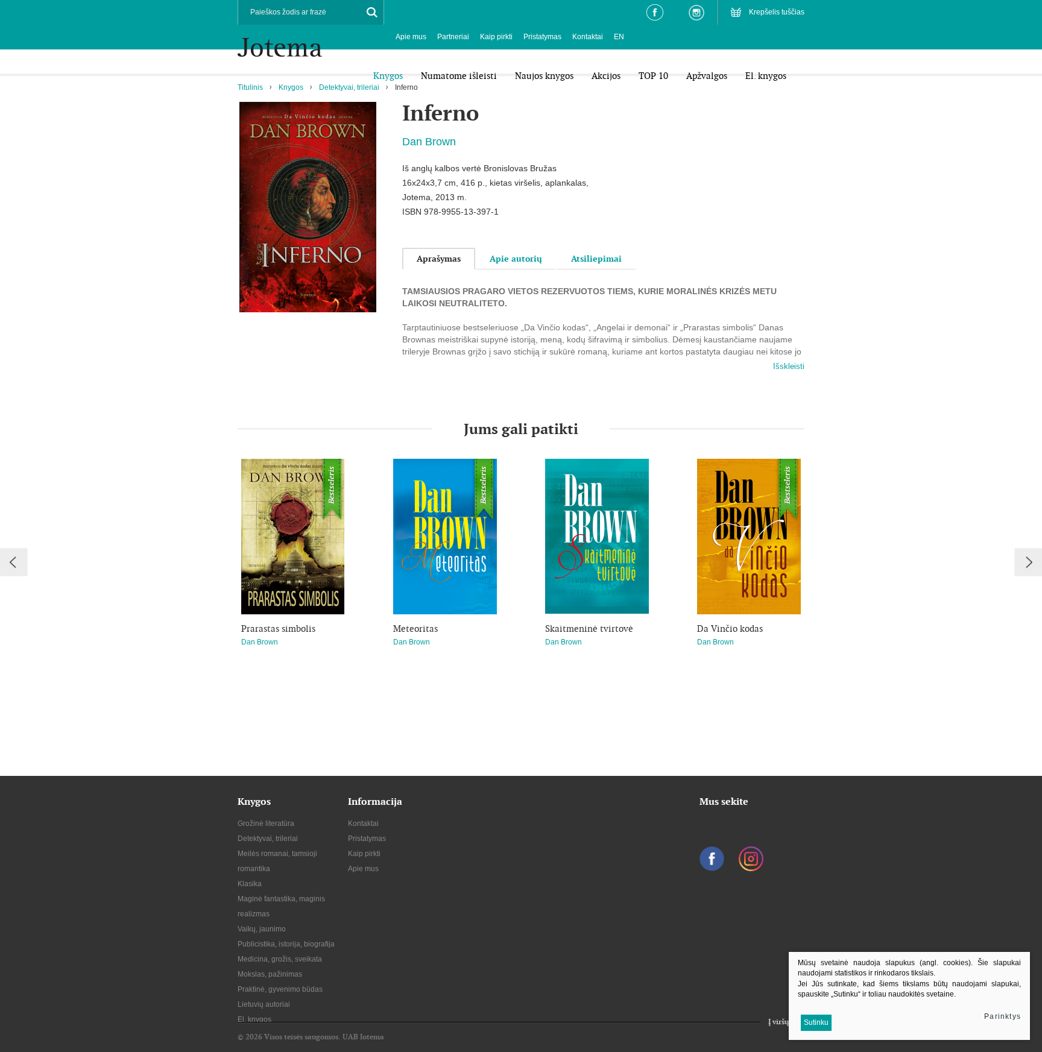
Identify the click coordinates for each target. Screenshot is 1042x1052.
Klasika (250, 884)
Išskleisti (788, 366)
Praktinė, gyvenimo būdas (280, 989)
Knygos (291, 87)
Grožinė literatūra (266, 823)
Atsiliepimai (596, 258)
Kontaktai (587, 37)
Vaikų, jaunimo (262, 929)
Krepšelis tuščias (776, 12)
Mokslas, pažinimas (270, 974)
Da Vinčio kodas (730, 628)
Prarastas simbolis (278, 628)
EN (619, 37)
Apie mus (411, 37)
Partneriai (453, 37)
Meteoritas (415, 628)
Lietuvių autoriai (264, 1004)
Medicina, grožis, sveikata (280, 959)
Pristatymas (542, 37)
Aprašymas (439, 258)
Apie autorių (516, 258)
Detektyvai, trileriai (349, 87)
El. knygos (254, 1019)
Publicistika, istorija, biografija (286, 944)
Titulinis (250, 87)
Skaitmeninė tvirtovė (589, 628)
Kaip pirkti (496, 37)
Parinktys (1002, 1016)
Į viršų (778, 1022)
